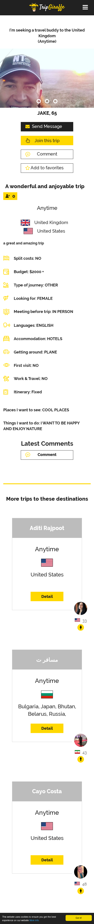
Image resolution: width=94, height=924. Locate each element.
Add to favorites (47, 167)
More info (34, 920)
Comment (47, 154)
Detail (47, 596)
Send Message (47, 126)
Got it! (79, 917)
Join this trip (47, 140)
